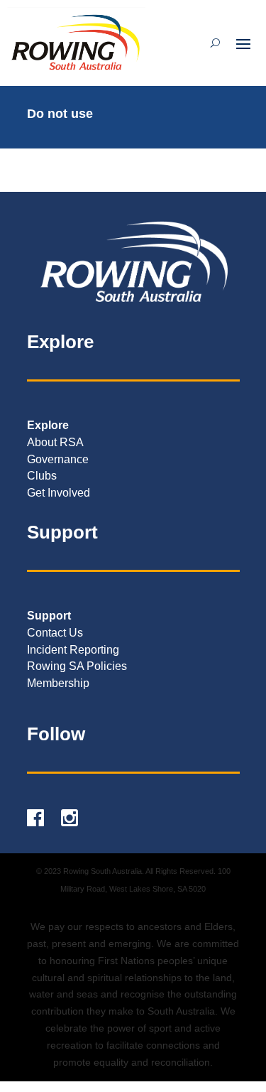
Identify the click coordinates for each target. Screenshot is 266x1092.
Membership (58, 683)
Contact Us (55, 633)
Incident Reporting (73, 650)
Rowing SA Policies (77, 666)
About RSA (55, 442)
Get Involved (58, 493)
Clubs (42, 476)
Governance (58, 459)
